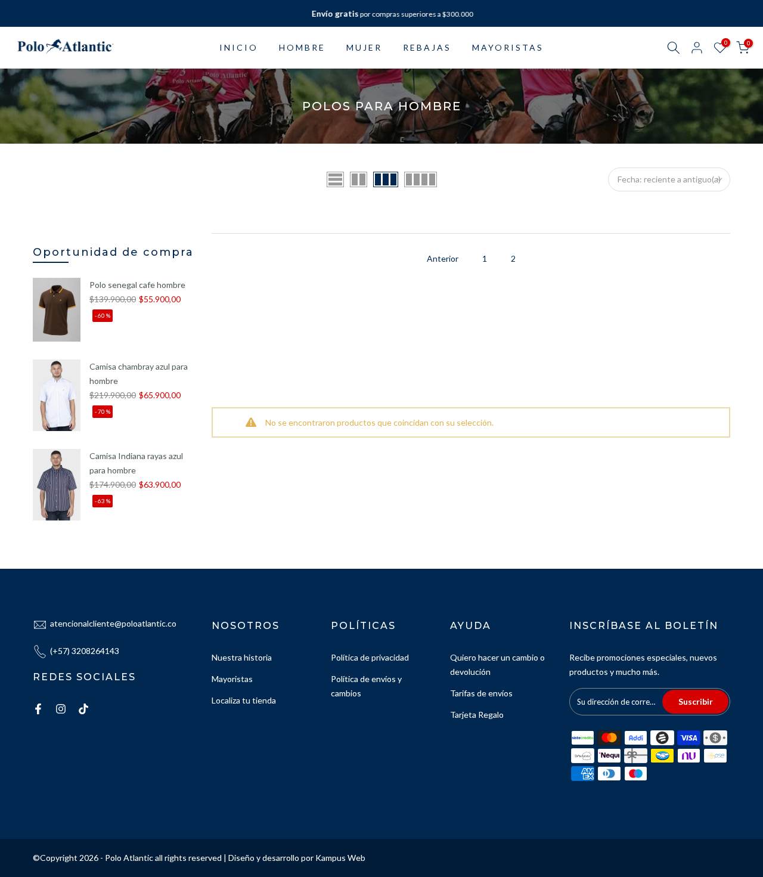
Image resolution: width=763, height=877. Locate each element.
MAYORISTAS (508, 47)
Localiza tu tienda (244, 700)
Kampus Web (340, 858)
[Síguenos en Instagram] (60, 709)
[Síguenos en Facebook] (38, 709)
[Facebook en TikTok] (83, 709)
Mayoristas (232, 679)
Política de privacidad (370, 657)
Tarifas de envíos (481, 693)
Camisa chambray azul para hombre (138, 373)
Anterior (442, 258)
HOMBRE (302, 47)
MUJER (364, 47)
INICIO (238, 47)
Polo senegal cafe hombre (137, 285)
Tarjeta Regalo (477, 714)
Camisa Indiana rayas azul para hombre (136, 463)
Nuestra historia (242, 657)
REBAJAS (427, 47)
